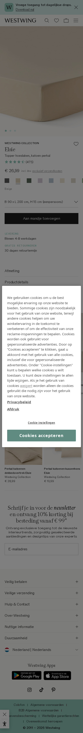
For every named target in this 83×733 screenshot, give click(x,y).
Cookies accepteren (41, 435)
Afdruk (13, 408)
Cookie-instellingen (41, 422)
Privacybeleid (19, 402)
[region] (41, 366)
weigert (26, 385)
